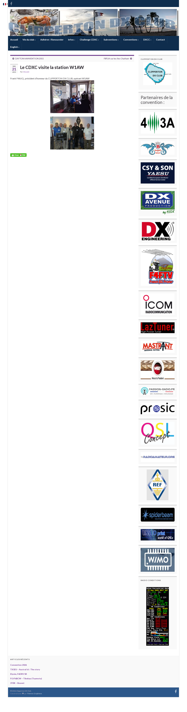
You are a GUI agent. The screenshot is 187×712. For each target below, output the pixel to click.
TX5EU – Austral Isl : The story (25, 669)
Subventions (111, 39)
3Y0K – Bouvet (17, 683)
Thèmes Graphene (34, 693)
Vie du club (28, 39)
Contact (160, 39)
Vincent (26, 72)
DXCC (146, 39)
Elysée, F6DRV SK (18, 674)
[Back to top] (180, 705)
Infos (71, 39)
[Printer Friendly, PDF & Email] (18, 155)
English (14, 46)
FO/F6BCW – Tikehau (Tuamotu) (26, 678)
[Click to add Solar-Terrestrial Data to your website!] (157, 616)
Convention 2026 (18, 665)
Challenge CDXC (89, 39)
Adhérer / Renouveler (52, 39)
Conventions (130, 39)
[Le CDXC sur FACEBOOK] (11, 3)
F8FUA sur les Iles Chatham (116, 58)
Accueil (14, 39)
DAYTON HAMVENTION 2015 (29, 58)
